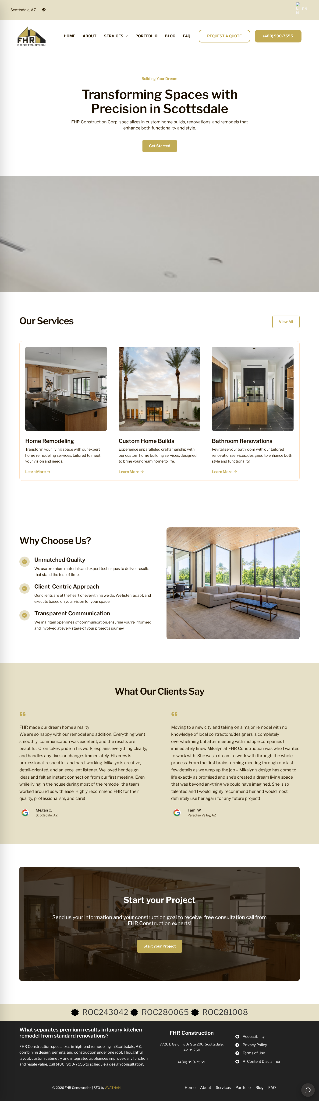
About (205, 1087)
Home (190, 1087)
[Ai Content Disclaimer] (257, 1062)
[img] (44, 10)
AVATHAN (113, 1088)
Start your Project (159, 946)
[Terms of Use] (250, 1053)
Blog (259, 1087)
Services (223, 1087)
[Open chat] (308, 1090)
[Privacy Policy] (251, 1045)
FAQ (272, 1087)
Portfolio (243, 1087)
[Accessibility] (250, 1037)
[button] (125, 36)
